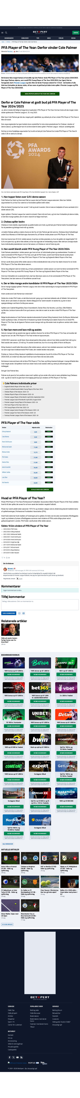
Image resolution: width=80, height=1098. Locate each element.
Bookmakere (9, 38)
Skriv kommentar (9, 613)
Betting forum (57, 1010)
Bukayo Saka (6, 452)
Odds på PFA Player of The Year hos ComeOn (40, 94)
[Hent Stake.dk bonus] (14, 714)
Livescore (55, 1019)
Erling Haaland (6, 431)
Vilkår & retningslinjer (15, 1044)
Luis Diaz (4, 477)
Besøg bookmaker (13, 674)
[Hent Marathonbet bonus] (66, 793)
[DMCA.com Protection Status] (17, 1063)
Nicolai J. (10, 51)
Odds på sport (12, 1013)
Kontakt (10, 1035)
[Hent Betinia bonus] (40, 662)
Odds (49, 38)
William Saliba (6, 472)
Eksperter (11, 1019)
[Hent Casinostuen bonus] (66, 739)
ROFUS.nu (36, 27)
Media (73, 38)
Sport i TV (11, 1022)
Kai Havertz (5, 482)
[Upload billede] (23, 613)
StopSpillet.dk (59, 27)
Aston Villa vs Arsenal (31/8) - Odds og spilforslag (8, 868)
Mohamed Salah (7, 447)
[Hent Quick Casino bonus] (14, 662)
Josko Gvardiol (6, 467)
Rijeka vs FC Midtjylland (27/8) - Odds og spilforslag (68, 868)
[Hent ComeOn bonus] (14, 766)
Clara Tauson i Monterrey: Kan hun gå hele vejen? (49, 891)
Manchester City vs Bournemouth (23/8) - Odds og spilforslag (29, 916)
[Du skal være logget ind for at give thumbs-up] (2, 557)
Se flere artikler (7, 924)
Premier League (20, 83)
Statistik (55, 1016)
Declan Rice (5, 462)
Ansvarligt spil (57, 1024)
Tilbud (32, 1027)
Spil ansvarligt (23, 27)
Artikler (8, 42)
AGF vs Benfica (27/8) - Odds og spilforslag (49, 867)
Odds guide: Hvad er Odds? (61, 1022)
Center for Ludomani (15, 1024)
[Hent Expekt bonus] (40, 766)
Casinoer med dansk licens (39, 1024)
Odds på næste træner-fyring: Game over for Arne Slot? (9, 640)
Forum (61, 38)
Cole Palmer (5, 436)
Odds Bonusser (35, 1013)
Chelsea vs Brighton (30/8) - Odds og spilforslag (28, 868)
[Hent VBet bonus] (66, 687)
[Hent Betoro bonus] (14, 687)
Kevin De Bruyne (7, 441)
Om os (10, 1038)
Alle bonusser (8, 844)
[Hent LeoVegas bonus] (14, 793)
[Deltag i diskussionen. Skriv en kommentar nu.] (40, 604)
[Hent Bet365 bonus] (40, 687)
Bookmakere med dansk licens (38, 1020)
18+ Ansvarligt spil (30, 1068)
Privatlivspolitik (13, 1046)
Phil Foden (5, 457)
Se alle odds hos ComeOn (40, 489)
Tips (37, 38)
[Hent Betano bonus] (66, 714)
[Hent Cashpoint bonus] (14, 739)
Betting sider (34, 1010)
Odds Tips (11, 1010)
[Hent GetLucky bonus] (66, 766)
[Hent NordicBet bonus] (14, 819)
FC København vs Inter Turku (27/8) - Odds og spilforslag (9, 892)
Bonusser (25, 38)
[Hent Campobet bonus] (66, 662)
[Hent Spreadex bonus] (40, 793)
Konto (76, 33)
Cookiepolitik (12, 1049)
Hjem (3, 42)
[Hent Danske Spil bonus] (40, 819)
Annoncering (12, 1041)
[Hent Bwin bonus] (40, 739)
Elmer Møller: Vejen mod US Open (9, 915)
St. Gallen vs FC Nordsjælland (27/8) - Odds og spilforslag (28, 892)
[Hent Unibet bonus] (40, 714)
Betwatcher (56, 1013)
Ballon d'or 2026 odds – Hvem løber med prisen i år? (68, 892)
